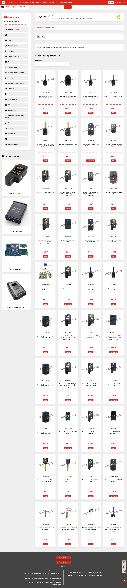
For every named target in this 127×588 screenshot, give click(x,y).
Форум (90, 18)
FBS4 (10, 40)
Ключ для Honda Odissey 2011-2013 (68, 144)
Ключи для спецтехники (14, 78)
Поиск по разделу (39, 60)
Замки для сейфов (12, 110)
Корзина (111, 2)
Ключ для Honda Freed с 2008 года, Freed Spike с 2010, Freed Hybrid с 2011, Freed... (45, 241)
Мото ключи (11, 128)
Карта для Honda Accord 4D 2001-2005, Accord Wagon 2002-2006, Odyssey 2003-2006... (113, 337)
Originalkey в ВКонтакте (94, 575)
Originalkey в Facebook (75, 575)
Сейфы (10, 104)
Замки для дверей (13, 67)
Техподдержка (69, 18)
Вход (124, 2)
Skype (77, 18)
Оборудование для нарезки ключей (16, 72)
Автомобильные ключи (13, 29)
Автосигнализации (12, 45)
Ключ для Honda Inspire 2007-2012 (45, 192)
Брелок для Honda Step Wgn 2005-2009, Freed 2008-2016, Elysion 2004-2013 (91, 193)
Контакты (44, 2)
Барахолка (10, 139)
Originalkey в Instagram (93, 572)
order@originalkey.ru (59, 18)
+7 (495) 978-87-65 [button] (63, 558)
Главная (11, 2)
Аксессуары (11, 51)
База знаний (52, 2)
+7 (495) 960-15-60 (64, 16)
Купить (45, 112)
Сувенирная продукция (14, 56)
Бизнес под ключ (12, 61)
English (14, 7)
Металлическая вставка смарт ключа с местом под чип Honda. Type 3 (113, 529)
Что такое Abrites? (16, 231)
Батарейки (11, 88)
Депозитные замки (12, 99)
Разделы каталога (12, 17)
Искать (67, 7)
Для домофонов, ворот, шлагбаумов (16, 83)
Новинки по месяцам (12, 21)
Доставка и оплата (34, 2)
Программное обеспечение (64, 2)
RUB (24, 7)
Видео (10, 94)
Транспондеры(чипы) (13, 144)
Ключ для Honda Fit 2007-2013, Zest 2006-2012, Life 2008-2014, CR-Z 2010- (68, 385)
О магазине (25, 2)
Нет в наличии (91, 160)
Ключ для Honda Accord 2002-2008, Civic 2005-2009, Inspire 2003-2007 (68, 193)
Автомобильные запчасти (14, 35)
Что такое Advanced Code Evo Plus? (16, 307)
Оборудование (11, 133)
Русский (7, 7)
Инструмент (11, 122)
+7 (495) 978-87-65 (79, 16)
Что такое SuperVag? (16, 193)
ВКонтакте (83, 18)
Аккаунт (119, 2)
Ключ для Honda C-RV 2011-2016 (68, 288)
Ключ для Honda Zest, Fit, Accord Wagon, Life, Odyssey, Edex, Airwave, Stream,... (68, 337)
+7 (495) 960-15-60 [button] (63, 562)
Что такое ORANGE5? (16, 269)
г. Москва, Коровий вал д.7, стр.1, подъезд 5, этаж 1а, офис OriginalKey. (45, 573)
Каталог (17, 2)
